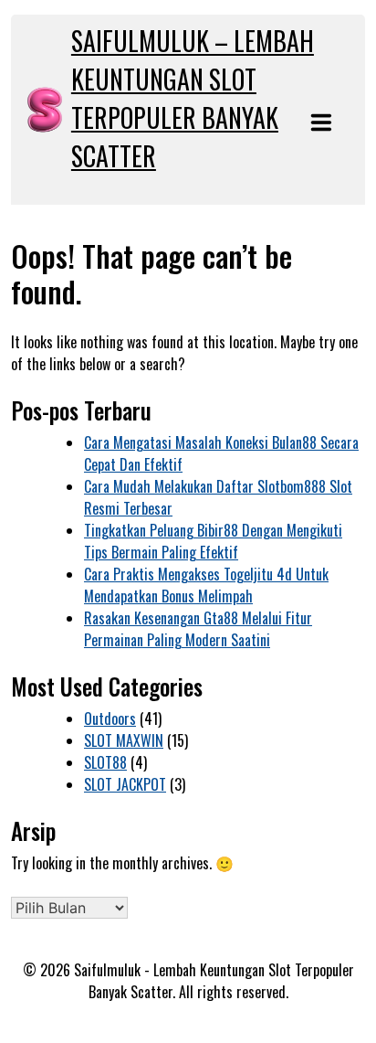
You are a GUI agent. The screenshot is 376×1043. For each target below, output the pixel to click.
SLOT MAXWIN (123, 740)
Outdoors (110, 718)
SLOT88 (105, 762)
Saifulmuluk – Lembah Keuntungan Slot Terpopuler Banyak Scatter (192, 98)
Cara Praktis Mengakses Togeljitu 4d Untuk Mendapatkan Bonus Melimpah (206, 585)
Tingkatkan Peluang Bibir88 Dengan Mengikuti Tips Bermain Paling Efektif (213, 541)
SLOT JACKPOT (125, 784)
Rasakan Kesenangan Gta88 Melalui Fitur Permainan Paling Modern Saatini (198, 629)
